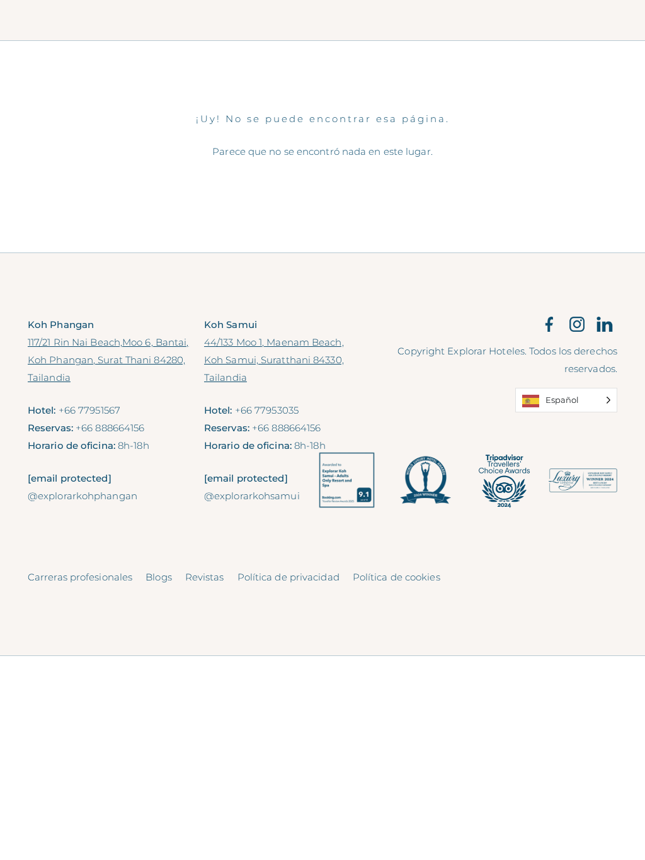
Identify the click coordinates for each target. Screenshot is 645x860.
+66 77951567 (89, 410)
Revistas (204, 577)
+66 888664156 (110, 428)
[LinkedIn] (604, 324)
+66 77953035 (267, 410)
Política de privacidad (288, 577)
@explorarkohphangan (82, 496)
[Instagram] (577, 324)
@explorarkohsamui (252, 496)
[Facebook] (549, 324)
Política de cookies (396, 577)
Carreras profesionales (80, 577)
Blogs (159, 577)
